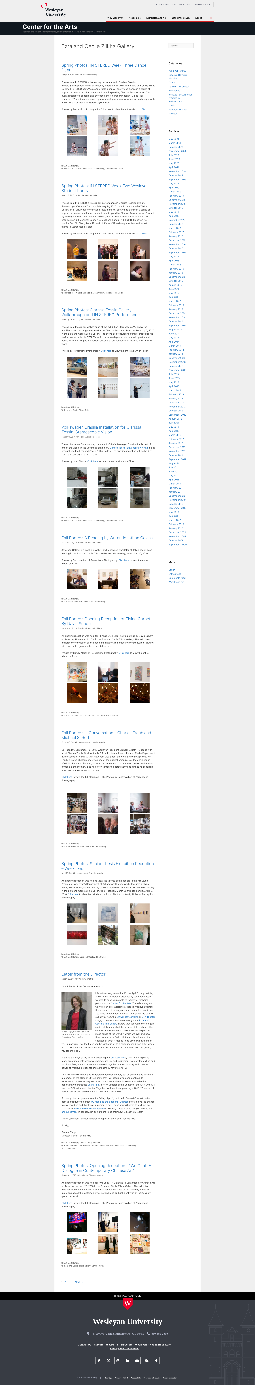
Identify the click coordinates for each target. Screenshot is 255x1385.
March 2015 (175, 301)
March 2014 (175, 345)
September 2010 (177, 508)
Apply (181, 4)
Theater (96, 1143)
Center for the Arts (49, 26)
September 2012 (177, 414)
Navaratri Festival (178, 109)
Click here (106, 350)
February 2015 (176, 305)
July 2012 (174, 423)
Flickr (144, 109)
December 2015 (177, 277)
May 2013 (174, 382)
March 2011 (175, 483)
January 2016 (176, 272)
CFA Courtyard (118, 1057)
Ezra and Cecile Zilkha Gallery (91, 168)
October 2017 (176, 224)
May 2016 (174, 256)
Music (89, 1143)
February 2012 (176, 439)
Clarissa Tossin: (128, 447)
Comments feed (177, 578)
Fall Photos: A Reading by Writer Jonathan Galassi (107, 537)
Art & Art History (71, 166)
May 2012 (174, 427)
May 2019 (174, 183)
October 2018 (176, 208)
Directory (127, 1344)
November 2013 (177, 362)
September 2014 (177, 325)
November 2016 (177, 244)
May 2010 (174, 512)
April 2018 (174, 216)
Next (79, 1282)
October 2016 (176, 248)
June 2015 (174, 289)
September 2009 (178, 544)
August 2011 (175, 463)
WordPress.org (176, 582)
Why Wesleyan (115, 18)
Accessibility (136, 1378)
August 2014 (175, 329)
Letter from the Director (83, 974)
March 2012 (175, 435)
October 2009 (176, 540)
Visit (174, 4)
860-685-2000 (159, 1333)
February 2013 (176, 394)
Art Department (71, 601)
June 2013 (174, 378)
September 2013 (177, 370)
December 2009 (177, 532)
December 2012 (177, 402)
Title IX (125, 1378)
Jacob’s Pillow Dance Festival (89, 1108)
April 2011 (174, 479)
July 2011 (173, 467)
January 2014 (176, 354)
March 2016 (175, 264)
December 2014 (177, 313)
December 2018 (177, 199)
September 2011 (177, 459)
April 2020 (174, 167)
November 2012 (177, 406)
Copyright (108, 1378)
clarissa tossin (70, 168)
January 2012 (176, 443)
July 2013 (174, 374)
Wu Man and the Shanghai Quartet (109, 1101)
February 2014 (176, 350)
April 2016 (174, 260)
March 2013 (175, 390)
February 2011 (176, 487)
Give (189, 4)
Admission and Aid (156, 18)
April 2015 (174, 297)
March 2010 (175, 520)
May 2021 (174, 139)
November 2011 (177, 451)
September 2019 (177, 179)
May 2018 (174, 212)
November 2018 (177, 204)
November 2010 (177, 500)
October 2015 (176, 281)
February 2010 (176, 524)
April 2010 (174, 516)
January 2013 (176, 398)
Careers (98, 1344)
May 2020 (174, 163)
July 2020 (174, 155)
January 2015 (176, 309)
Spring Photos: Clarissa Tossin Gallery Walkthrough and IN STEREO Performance (100, 312)
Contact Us (84, 1344)
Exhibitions (174, 90)
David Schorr (84, 715)
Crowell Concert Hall (127, 1017)
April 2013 (174, 386)
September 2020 (178, 151)
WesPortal (112, 1344)
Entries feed (175, 574)
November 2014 (177, 317)
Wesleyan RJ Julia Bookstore (153, 1344)
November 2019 (177, 171)
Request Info (162, 4)
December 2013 (177, 358)
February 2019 (176, 195)
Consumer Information (151, 1378)
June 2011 (174, 471)
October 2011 (176, 455)
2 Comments (70, 1148)
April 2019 (174, 187)
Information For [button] (203, 4)
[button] (210, 18)
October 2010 (176, 504)
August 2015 (175, 285)
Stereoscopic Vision (114, 168)
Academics (135, 18)
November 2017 (177, 220)
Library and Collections (124, 1348)
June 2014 (174, 333)
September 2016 (177, 252)
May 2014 (174, 337)
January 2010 (176, 528)
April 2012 (174, 431)
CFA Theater (148, 1017)
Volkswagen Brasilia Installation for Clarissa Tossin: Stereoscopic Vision (101, 429)
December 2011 (177, 447)
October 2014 (176, 321)
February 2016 (176, 268)
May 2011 (174, 475)
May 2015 (174, 293)
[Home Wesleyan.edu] (128, 1304)
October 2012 (176, 410)
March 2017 (175, 228)
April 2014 (174, 341)
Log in (172, 569)
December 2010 (177, 496)
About (198, 18)
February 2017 (176, 232)
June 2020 (174, 159)
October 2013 (176, 366)
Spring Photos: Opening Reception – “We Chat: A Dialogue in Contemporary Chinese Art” (106, 1168)
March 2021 (175, 143)
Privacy (118, 1378)
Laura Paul (93, 1084)
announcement (69, 1112)
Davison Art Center (179, 86)
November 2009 (177, 536)
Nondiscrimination (170, 1378)
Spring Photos (98, 1266)
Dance (83, 1143)
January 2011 (176, 491)
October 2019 (176, 175)
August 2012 (175, 418)
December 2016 (177, 240)
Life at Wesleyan (181, 18)
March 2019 (175, 191)
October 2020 (176, 147)
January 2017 (176, 236)
